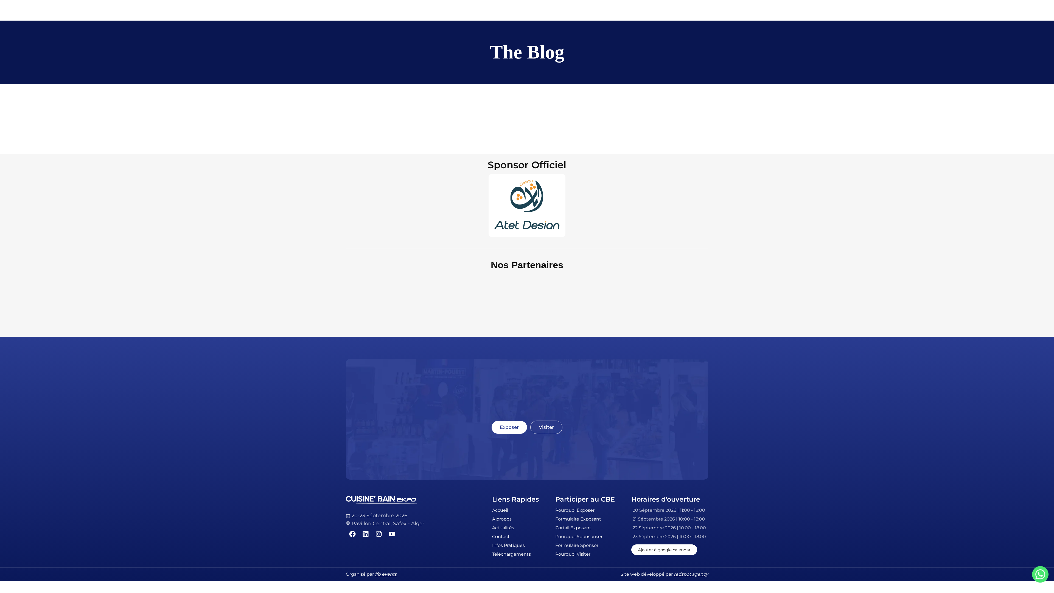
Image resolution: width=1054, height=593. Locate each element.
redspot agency (691, 574)
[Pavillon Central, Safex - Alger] (386, 523)
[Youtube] (392, 534)
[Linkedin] (365, 534)
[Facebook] (352, 534)
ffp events (386, 574)
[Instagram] (378, 534)
